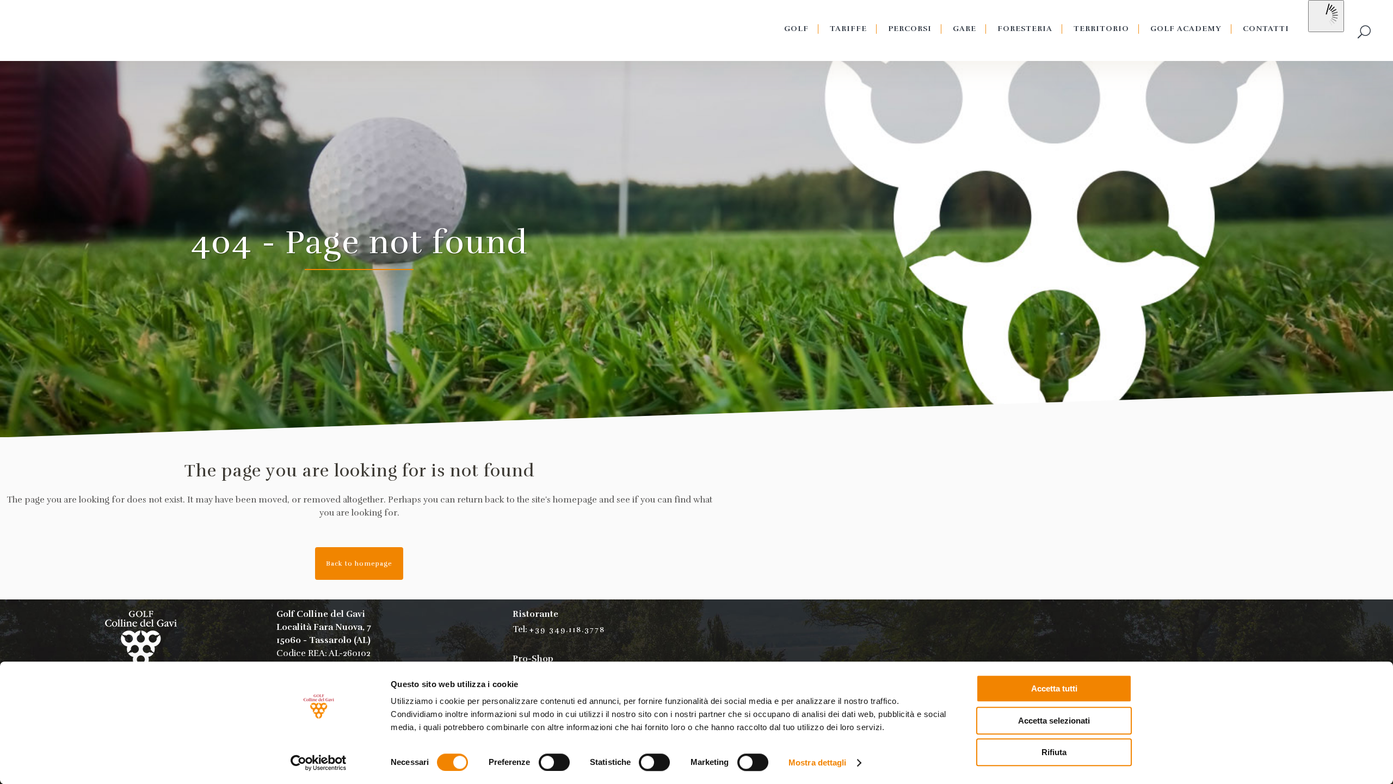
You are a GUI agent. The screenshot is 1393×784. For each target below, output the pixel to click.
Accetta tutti (1054, 688)
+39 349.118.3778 (567, 629)
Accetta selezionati (1054, 720)
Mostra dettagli (817, 762)
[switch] (554, 762)
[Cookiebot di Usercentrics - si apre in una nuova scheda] (318, 763)
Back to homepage (359, 563)
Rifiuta (1054, 752)
